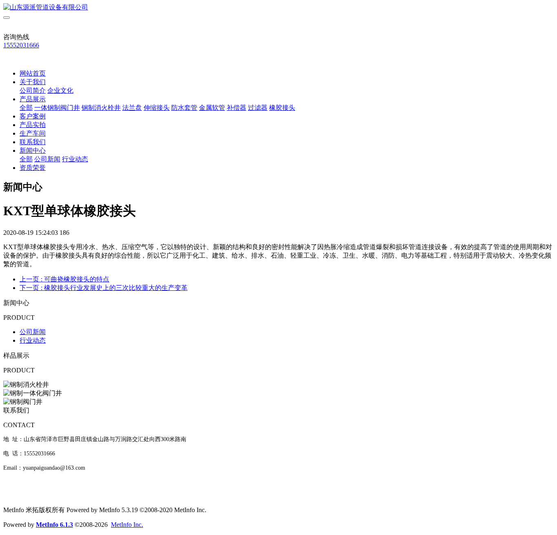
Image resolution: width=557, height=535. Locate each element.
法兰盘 (132, 107)
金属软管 (212, 107)
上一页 (64, 279)
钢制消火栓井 (101, 107)
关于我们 (33, 81)
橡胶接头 (282, 107)
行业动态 (75, 159)
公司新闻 (47, 159)
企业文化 (60, 90)
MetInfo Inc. (127, 524)
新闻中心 (33, 150)
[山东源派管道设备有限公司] (278, 7)
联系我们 (33, 141)
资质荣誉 (33, 167)
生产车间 (33, 133)
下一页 (104, 287)
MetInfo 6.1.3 (54, 524)
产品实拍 (33, 124)
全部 (26, 107)
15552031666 (21, 45)
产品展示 (33, 99)
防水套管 (184, 107)
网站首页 (33, 73)
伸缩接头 (157, 107)
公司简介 (33, 90)
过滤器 (257, 107)
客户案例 (33, 116)
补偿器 (236, 107)
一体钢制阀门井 (57, 107)
